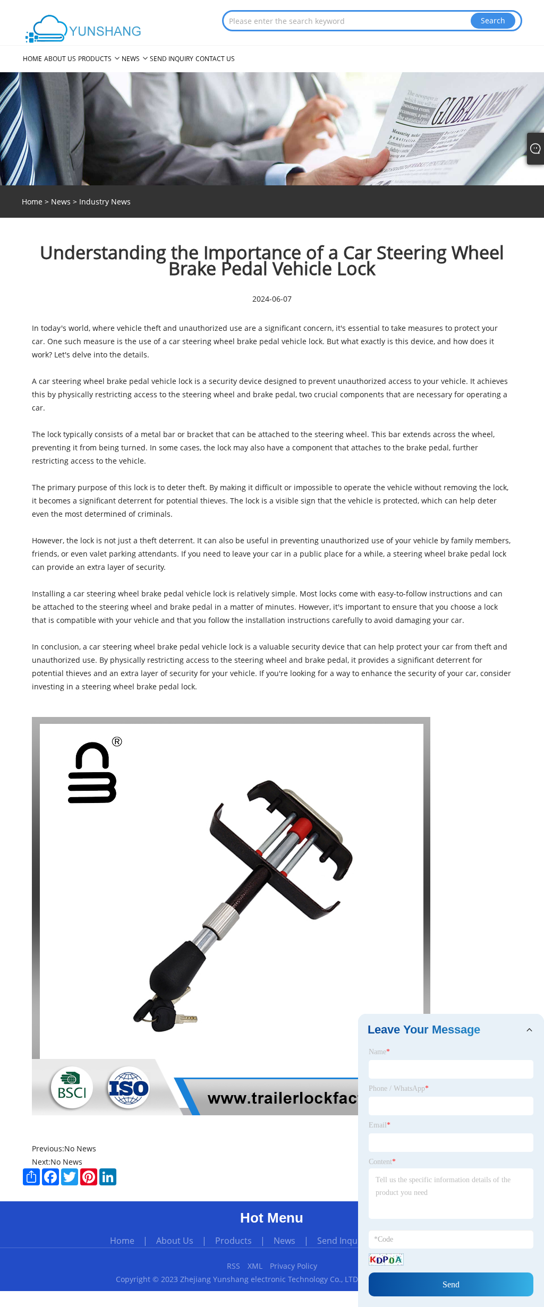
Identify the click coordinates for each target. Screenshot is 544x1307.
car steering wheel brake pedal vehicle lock (245, 341)
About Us (174, 1240)
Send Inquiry (342, 1240)
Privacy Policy (293, 1266)
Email (379, 1125)
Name (379, 1052)
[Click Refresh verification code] (386, 1259)
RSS (233, 1266)
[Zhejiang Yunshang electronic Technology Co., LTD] (84, 29)
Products (233, 1240)
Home (122, 1240)
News (61, 202)
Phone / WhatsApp (399, 1088)
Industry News (105, 202)
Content (382, 1162)
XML (255, 1266)
